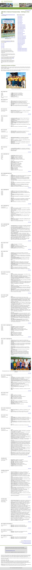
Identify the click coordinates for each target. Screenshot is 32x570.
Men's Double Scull (20, 17)
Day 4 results (2, 47)
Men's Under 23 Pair (20, 32)
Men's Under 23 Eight (20, 34)
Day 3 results (2, 46)
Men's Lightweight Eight (21, 29)
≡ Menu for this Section (28, 10)
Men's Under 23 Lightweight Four (22, 38)
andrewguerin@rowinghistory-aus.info (10, 550)
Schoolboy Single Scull (20, 44)
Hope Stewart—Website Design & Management (17, 567)
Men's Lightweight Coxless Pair (21, 27)
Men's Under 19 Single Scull (21, 39)
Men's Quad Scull (20, 18)
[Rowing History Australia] (6, 2)
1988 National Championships (27, 540)
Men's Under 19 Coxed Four (21, 43)
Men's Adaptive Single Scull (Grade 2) (22, 49)
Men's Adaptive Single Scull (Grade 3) (22, 50)
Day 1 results (2, 43)
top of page (29, 127)
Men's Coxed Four (20, 23)
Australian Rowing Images (7, 41)
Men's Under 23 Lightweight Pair (22, 37)
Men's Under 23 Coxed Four (21, 33)
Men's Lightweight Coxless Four (22, 28)
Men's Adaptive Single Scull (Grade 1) (22, 48)
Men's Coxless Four (20, 22)
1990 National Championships (27, 543)
